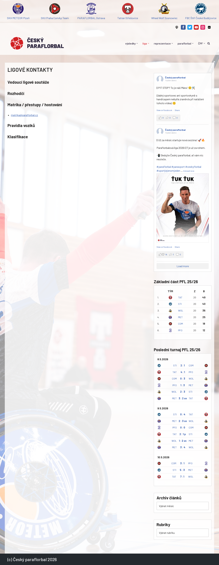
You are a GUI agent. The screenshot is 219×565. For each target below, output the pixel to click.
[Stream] (176, 27)
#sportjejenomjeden (168, 170)
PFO (180, 330)
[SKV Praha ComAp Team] (54, 9)
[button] (137, 43)
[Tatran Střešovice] (128, 9)
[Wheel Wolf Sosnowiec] (164, 9)
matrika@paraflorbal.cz (24, 115)
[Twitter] (189, 27)
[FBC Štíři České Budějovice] (201, 9)
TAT (180, 297)
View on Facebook (164, 110)
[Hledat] (208, 43)
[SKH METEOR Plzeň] (18, 9)
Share (177, 110)
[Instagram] (202, 27)
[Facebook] (183, 27)
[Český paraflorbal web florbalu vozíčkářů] (37, 43)
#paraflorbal (164, 166)
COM (180, 323)
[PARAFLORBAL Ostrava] (91, 9)
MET (180, 317)
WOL (180, 310)
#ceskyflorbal (193, 166)
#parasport (178, 166)
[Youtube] (196, 27)
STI (180, 303)
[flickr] (209, 27)
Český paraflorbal (175, 77)
